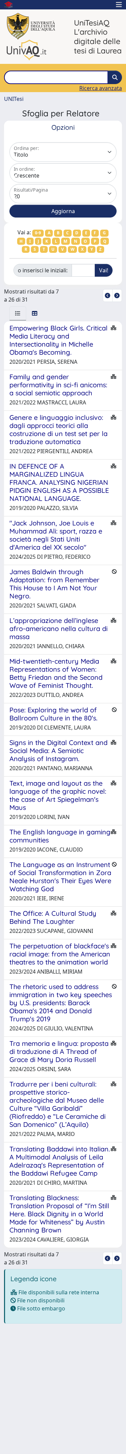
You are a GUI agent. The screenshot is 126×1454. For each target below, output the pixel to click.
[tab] (17, 313)
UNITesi (14, 99)
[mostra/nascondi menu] (119, 4)
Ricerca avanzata (100, 88)
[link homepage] (11, 4)
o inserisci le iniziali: (43, 270)
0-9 (38, 233)
